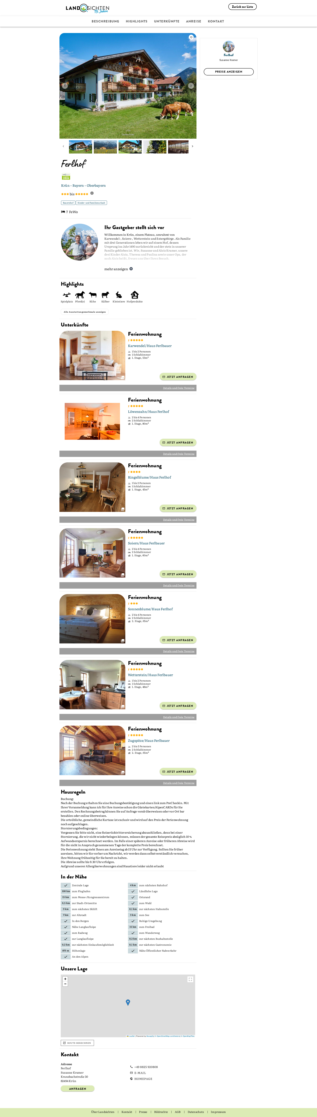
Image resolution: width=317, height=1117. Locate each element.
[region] (128, 1006)
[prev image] (65, 86)
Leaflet (132, 1036)
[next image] (191, 86)
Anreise (193, 21)
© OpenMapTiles (187, 1036)
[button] (128, 1002)
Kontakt (216, 21)
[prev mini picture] (63, 147)
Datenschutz (196, 1112)
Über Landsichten (103, 1112)
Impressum (218, 1112)
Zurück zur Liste (242, 6)
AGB (178, 1112)
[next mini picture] (192, 147)
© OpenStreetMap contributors (167, 1036)
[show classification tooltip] (93, 193)
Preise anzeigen (228, 72)
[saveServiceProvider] (191, 37)
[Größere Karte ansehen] (190, 979)
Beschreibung (105, 21)
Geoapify (150, 1036)
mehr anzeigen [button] (116, 268)
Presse (143, 1112)
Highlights (137, 21)
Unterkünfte (167, 21)
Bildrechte (161, 1112)
